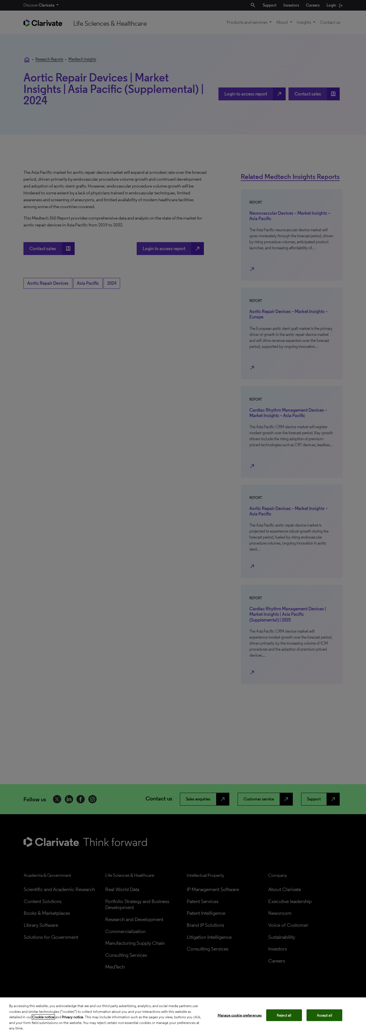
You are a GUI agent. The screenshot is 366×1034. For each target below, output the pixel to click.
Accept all (324, 1015)
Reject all (284, 1015)
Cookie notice (43, 1017)
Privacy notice (72, 1017)
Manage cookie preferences (240, 1015)
